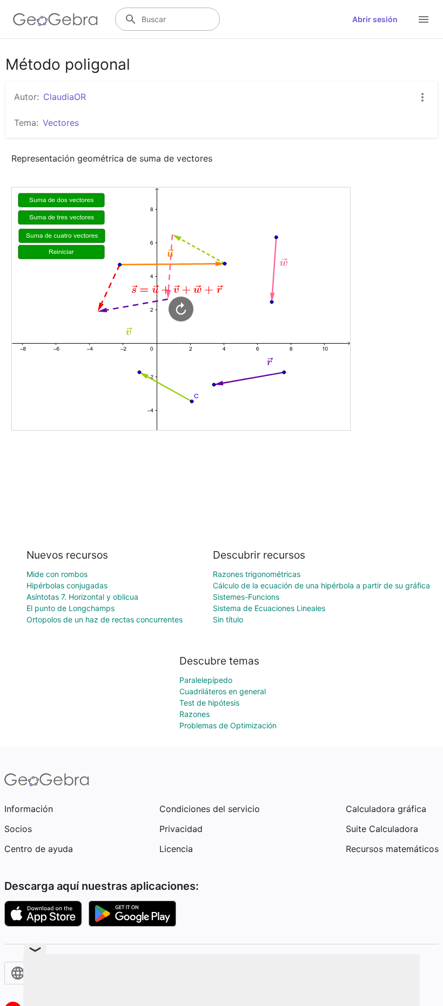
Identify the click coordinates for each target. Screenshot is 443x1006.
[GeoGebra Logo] (55, 19)
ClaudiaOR (64, 96)
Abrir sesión (375, 19)
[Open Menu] (423, 19)
